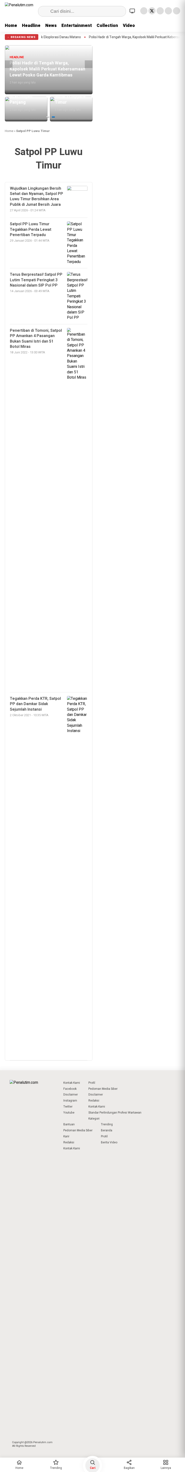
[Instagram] (160, 10)
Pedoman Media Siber (103, 1089)
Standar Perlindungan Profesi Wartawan (114, 1112)
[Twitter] (152, 10)
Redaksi (93, 1100)
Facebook (70, 1089)
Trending (107, 1124)
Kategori (93, 1118)
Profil (91, 1083)
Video (129, 25)
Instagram (70, 1100)
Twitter (68, 1106)
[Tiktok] (176, 10)
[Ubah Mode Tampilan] (133, 10)
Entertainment (76, 25)
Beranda (106, 1130)
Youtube (68, 1112)
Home (11, 25)
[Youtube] (168, 10)
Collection (107, 25)
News (51, 25)
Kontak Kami (71, 1083)
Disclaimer (70, 1094)
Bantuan (69, 1124)
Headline (31, 25)
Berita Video (109, 1142)
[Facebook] (143, 10)
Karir (66, 1136)
